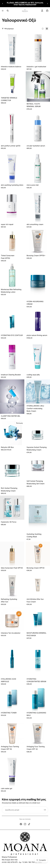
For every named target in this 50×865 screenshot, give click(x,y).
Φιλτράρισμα (9, 29)
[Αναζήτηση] (7, 10)
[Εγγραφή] (44, 809)
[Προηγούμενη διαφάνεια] (2, 3)
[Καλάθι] (47, 10)
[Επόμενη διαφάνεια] (47, 3)
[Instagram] (25, 824)
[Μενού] (2, 10)
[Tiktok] (29, 824)
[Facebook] (21, 824)
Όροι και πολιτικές (25, 819)
